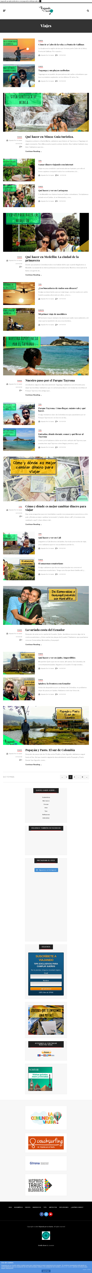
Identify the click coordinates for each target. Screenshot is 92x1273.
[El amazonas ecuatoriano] (19, 568)
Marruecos (46, 801)
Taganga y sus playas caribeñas (53, 70)
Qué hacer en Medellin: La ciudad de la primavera (52, 258)
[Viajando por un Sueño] (46, 10)
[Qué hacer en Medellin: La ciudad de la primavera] (46, 232)
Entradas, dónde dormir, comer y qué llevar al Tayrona (60, 435)
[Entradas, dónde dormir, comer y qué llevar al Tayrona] (19, 439)
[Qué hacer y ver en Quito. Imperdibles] (19, 663)
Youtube (51, 1214)
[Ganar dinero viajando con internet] (19, 170)
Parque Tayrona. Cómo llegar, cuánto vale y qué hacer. (62, 409)
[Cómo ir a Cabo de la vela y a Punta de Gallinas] (19, 49)
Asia (46, 807)
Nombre (46, 980)
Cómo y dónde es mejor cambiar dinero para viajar (55, 508)
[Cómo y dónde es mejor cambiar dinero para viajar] (46, 479)
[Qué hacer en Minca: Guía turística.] (46, 112)
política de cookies (66, 1267)
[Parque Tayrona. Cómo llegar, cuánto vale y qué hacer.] (19, 413)
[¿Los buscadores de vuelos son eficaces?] (19, 293)
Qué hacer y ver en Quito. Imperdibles (56, 657)
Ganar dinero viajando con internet (55, 164)
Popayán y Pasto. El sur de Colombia (50, 750)
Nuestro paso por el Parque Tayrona (50, 380)
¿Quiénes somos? (77, 1207)
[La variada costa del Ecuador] (46, 605)
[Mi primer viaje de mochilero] (19, 319)
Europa (41, 310)
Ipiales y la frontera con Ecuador (54, 683)
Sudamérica (46, 797)
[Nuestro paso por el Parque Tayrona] (46, 356)
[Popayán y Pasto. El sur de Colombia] (46, 725)
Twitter (46, 1214)
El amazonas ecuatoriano (50, 563)
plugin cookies (87, 1269)
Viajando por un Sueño (45, 1227)
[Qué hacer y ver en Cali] (19, 543)
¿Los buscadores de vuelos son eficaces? (58, 288)
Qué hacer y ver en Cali (49, 537)
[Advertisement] (40, 1)
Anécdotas (46, 818)
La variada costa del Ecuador (45, 630)
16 (58, 175)
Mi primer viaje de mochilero (52, 314)
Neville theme (42, 1245)
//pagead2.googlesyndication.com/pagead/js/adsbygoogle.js (19, 1)
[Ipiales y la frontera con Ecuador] (19, 689)
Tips (40, 160)
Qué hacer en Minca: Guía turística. (49, 137)
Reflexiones (46, 814)
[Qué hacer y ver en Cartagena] (19, 195)
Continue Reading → (33, 151)
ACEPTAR (46, 1271)
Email (46, 973)
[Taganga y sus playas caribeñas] (19, 75)
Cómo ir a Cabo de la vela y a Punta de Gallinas (61, 44)
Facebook (42, 1214)
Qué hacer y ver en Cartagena (53, 190)
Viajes (40, 40)
